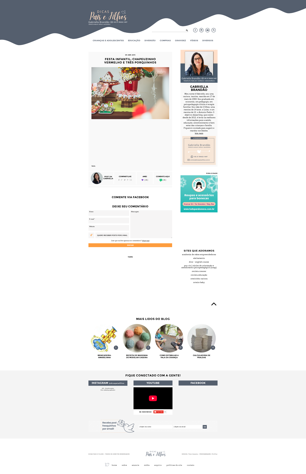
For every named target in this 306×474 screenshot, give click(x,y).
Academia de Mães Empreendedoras (199, 255)
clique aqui (145, 240)
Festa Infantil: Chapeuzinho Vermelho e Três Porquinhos (130, 60)
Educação (134, 40)
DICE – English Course (199, 262)
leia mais (199, 133)
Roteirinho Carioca (199, 279)
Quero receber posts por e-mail (112, 235)
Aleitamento (199, 258)
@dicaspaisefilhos (116, 383)
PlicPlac (215, 454)
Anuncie (135, 465)
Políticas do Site (174, 465)
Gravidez (180, 40)
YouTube (207, 30)
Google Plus (122, 180)
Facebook (195, 30)
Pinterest (127, 180)
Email (131, 180)
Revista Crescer (199, 271)
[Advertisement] (130, 141)
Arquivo (158, 465)
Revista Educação (199, 275)
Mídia (147, 465)
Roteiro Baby (199, 283)
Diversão (150, 40)
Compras (165, 40)
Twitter (125, 180)
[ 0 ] (146, 180)
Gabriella (108, 178)
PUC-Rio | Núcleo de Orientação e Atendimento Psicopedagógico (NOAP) (199, 267)
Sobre (124, 465)
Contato (190, 465)
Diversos (207, 40)
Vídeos (194, 40)
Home (114, 465)
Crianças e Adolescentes (108, 40)
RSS (213, 30)
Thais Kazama (193, 454)
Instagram (201, 30)
